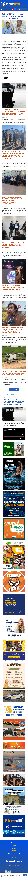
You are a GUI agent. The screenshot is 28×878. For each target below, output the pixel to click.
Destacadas (7, 394)
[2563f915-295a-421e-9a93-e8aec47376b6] (14, 650)
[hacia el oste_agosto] (14, 761)
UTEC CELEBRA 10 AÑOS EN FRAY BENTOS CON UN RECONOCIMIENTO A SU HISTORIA (13, 244)
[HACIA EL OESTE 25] (14, 745)
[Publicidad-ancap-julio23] (14, 729)
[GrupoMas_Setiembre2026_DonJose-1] (14, 555)
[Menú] (23, 3)
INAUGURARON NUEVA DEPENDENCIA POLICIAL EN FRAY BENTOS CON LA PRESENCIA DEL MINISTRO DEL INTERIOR (13, 155)
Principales (7, 396)
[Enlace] (10, 4)
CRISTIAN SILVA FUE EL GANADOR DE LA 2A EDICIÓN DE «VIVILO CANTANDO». (13, 287)
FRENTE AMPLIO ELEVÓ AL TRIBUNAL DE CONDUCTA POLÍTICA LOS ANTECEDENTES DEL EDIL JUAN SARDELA (14, 330)
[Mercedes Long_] (14, 627)
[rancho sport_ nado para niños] (14, 474)
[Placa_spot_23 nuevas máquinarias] (14, 604)
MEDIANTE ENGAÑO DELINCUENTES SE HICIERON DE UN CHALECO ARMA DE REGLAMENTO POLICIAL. (13, 112)
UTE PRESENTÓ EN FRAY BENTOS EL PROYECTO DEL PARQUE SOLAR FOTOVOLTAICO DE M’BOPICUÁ (13, 200)
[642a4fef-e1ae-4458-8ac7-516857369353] (14, 529)
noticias (12, 394)
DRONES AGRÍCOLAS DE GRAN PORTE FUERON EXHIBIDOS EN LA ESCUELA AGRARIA (14, 373)
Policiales (17, 394)
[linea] (14, 710)
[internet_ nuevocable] (14, 504)
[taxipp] (14, 696)
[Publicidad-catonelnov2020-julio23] (14, 780)
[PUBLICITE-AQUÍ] (14, 826)
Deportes (14, 848)
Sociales (14, 847)
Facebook (14, 856)
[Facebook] (15, 9)
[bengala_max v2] (14, 581)
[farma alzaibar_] (14, 800)
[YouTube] (13, 9)
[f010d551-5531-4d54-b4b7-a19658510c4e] (14, 676)
